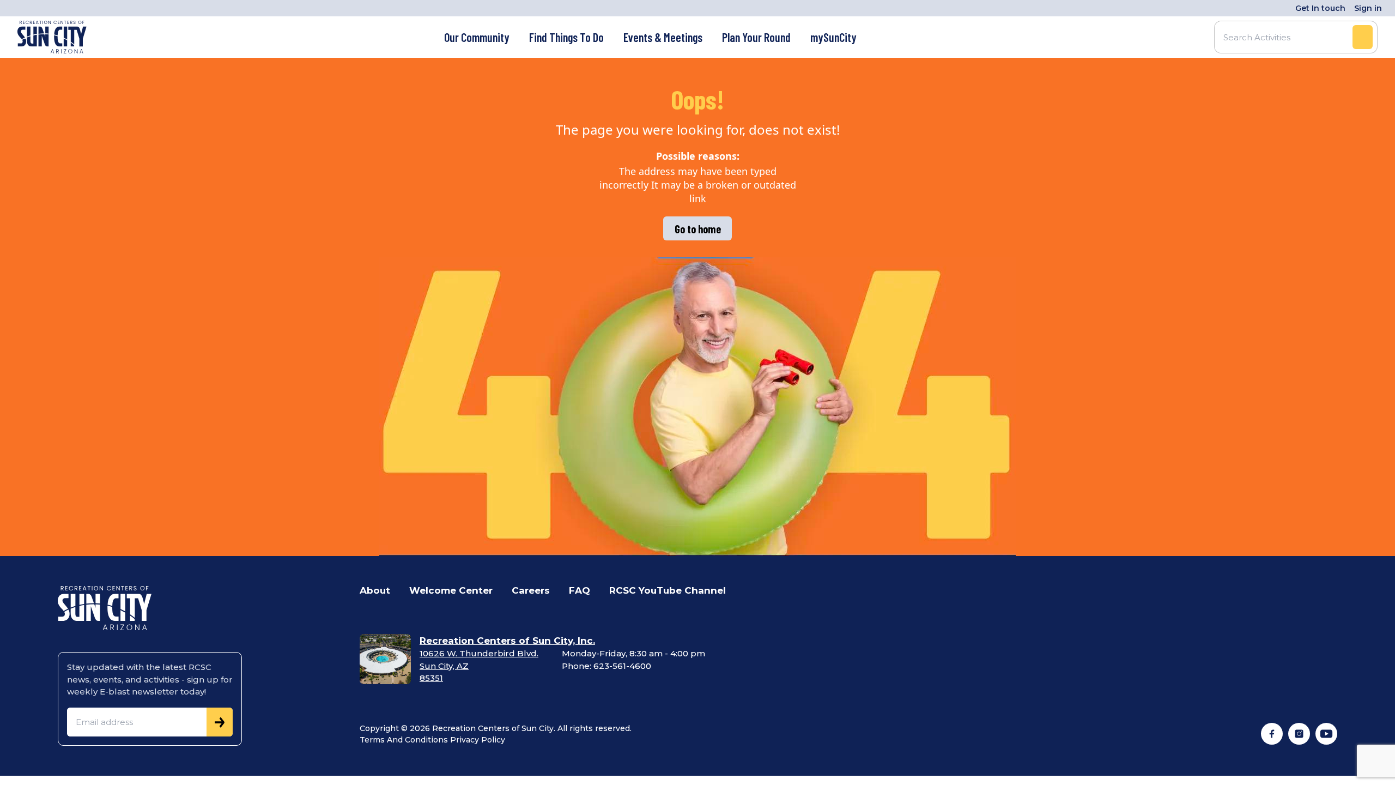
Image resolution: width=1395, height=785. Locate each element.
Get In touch (1320, 8)
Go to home (698, 228)
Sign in (1368, 8)
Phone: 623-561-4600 (606, 666)
